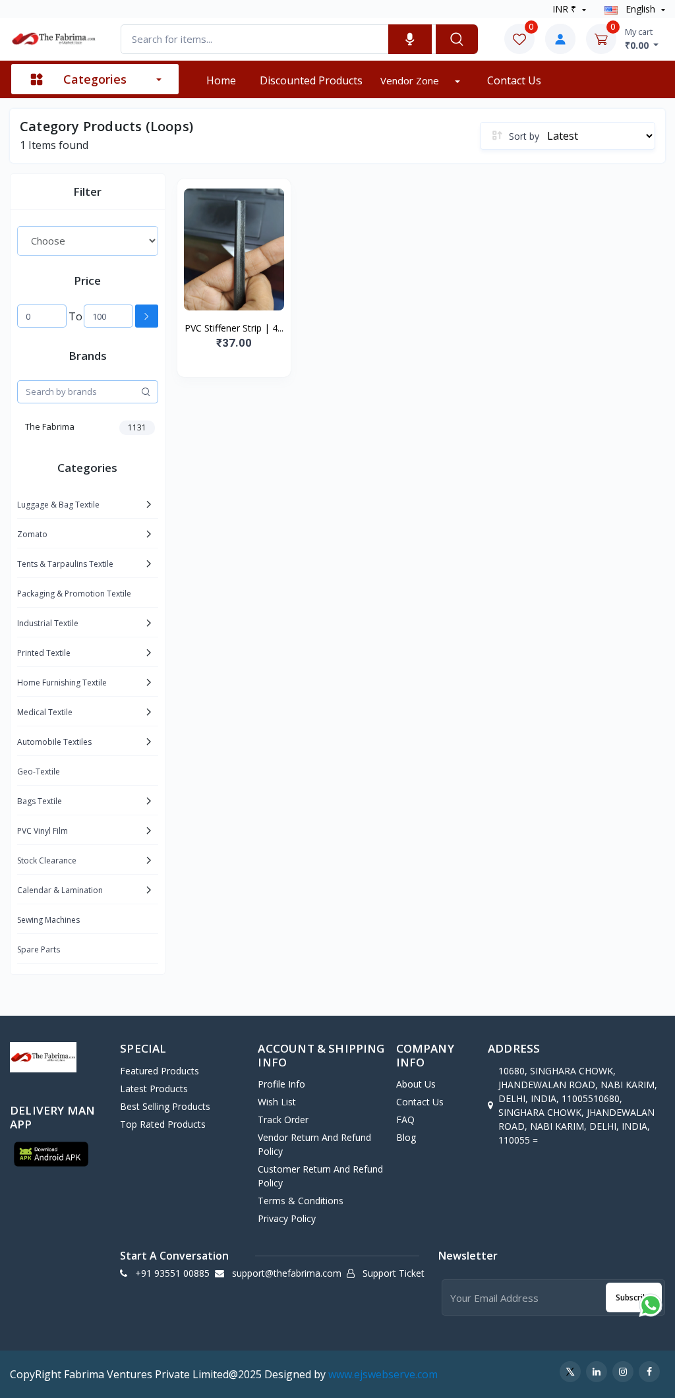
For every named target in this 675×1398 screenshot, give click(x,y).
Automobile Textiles (54, 741)
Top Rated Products (163, 1124)
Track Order (283, 1119)
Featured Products (159, 1070)
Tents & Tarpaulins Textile (65, 563)
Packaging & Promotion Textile (74, 593)
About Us (416, 1084)
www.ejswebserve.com (383, 1374)
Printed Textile (44, 652)
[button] (51, 1154)
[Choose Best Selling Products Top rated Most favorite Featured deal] (87, 240)
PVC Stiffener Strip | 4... (234, 328)
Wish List (277, 1101)
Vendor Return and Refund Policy (314, 1144)
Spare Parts (38, 949)
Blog (406, 1137)
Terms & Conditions (300, 1200)
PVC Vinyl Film (42, 830)
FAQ (405, 1119)
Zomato (32, 534)
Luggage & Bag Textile (58, 504)
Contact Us (514, 80)
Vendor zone (411, 80)
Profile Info (281, 1084)
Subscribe (634, 1297)
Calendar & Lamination (60, 890)
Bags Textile (39, 801)
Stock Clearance (46, 860)
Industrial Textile (47, 623)
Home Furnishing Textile (62, 682)
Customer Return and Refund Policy (320, 1176)
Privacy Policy (287, 1218)
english (640, 9)
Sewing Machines (48, 919)
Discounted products (311, 80)
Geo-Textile (38, 771)
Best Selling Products (165, 1106)
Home (221, 80)
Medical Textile (45, 712)
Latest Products (154, 1088)
